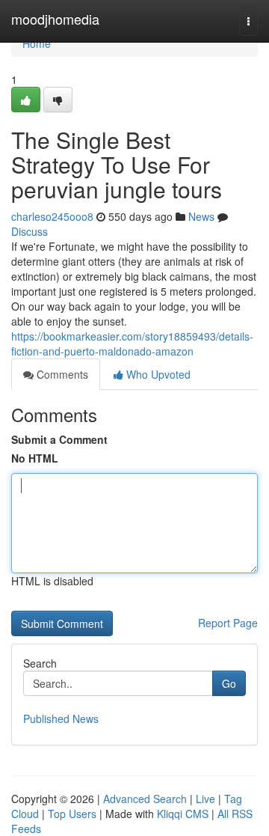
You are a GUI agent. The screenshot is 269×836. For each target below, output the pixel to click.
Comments (61, 374)
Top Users (72, 813)
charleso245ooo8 (52, 216)
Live (205, 798)
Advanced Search (145, 798)
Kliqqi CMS (182, 813)
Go (229, 683)
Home (36, 43)
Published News (61, 718)
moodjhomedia (55, 18)
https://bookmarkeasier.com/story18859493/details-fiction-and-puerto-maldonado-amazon (132, 343)
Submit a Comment (59, 439)
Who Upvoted (157, 374)
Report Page (228, 622)
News (201, 216)
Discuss (29, 231)
